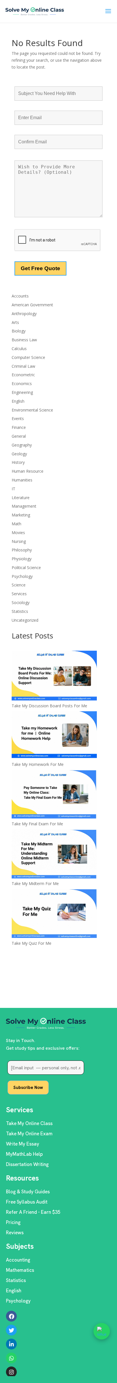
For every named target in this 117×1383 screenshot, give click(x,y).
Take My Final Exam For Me (37, 823)
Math (16, 523)
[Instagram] (11, 1372)
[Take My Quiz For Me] (54, 914)
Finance (19, 427)
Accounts (20, 296)
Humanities (22, 480)
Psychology (22, 576)
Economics (22, 383)
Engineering (22, 392)
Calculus (19, 348)
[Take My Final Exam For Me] (54, 795)
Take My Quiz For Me (31, 943)
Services (19, 593)
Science (19, 585)
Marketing (21, 515)
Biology (19, 331)
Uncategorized (25, 620)
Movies (18, 532)
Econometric (23, 374)
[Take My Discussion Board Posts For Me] (54, 676)
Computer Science (28, 357)
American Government (32, 304)
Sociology (21, 602)
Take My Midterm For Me (35, 883)
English (18, 401)
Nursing (19, 541)
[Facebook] (11, 1316)
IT (13, 488)
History (18, 462)
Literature (21, 497)
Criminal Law (23, 366)
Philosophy (22, 550)
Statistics (20, 611)
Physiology (22, 558)
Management (24, 506)
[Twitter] (11, 1330)
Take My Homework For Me (38, 764)
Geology (19, 453)
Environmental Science (32, 410)
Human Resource (27, 471)
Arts (15, 322)
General (19, 436)
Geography (22, 445)
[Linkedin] (11, 1344)
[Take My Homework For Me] (54, 736)
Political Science (26, 567)
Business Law (24, 339)
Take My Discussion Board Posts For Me (49, 705)
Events (18, 418)
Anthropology (24, 313)
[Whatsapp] (11, 1358)
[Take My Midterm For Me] (54, 854)
